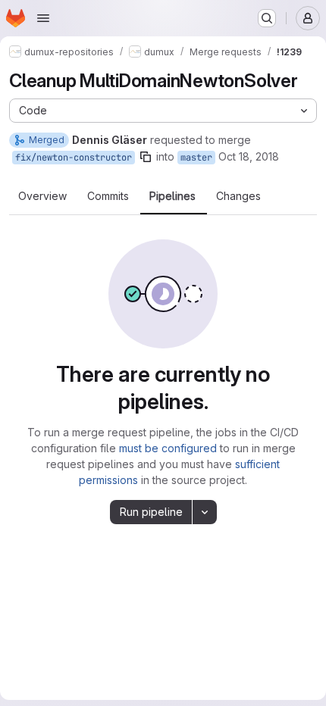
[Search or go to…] (267, 18)
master (196, 158)
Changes (238, 196)
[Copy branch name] (145, 157)
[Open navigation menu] (43, 18)
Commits (108, 196)
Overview (42, 196)
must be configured (168, 448)
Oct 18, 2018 (248, 156)
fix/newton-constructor (73, 158)
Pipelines (172, 196)
